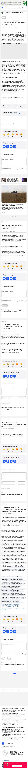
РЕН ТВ (9, 251)
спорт (3, 658)
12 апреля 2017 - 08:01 (5, 428)
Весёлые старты (5, 488)
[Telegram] (11, 146)
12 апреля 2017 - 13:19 (5, 27)
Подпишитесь (17, 766)
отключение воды (5, 403)
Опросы (19, 690)
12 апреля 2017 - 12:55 (5, 231)
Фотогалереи (11, 690)
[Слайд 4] (15, 216)
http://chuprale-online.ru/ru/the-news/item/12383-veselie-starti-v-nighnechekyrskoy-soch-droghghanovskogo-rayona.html (13, 607)
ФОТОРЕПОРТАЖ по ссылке (13, 604)
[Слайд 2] (12, 216)
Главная (3, 690)
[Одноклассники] (7, 146)
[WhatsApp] (14, 146)
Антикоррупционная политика (9, 759)
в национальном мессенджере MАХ (12, 113)
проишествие (5, 124)
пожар (11, 124)
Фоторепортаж (5, 418)
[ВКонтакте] (4, 146)
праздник (9, 658)
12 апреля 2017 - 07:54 (5, 513)
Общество (4, 17)
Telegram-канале (15, 106)
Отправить (21, 168)
